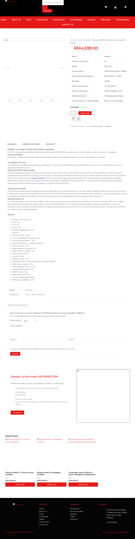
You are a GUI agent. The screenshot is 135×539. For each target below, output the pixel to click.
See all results (49, 15)
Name (13, 340)
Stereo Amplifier (84, 40)
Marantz (109, 126)
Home (72, 40)
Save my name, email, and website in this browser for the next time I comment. (43, 349)
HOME (3, 20)
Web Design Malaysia (121, 532)
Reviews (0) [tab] (50, 144)
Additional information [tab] (31, 144)
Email (71, 340)
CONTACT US (67, 25)
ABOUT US (16, 20)
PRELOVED (106, 20)
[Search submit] (45, 7)
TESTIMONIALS (122, 20)
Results (47, 11)
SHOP (28, 20)
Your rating (16, 320)
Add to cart (85, 113)
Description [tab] (12, 144)
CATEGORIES (42, 20)
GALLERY (91, 20)
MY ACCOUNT (59, 20)
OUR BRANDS (76, 20)
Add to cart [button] (20, 484)
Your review (16, 326)
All (92, 126)
